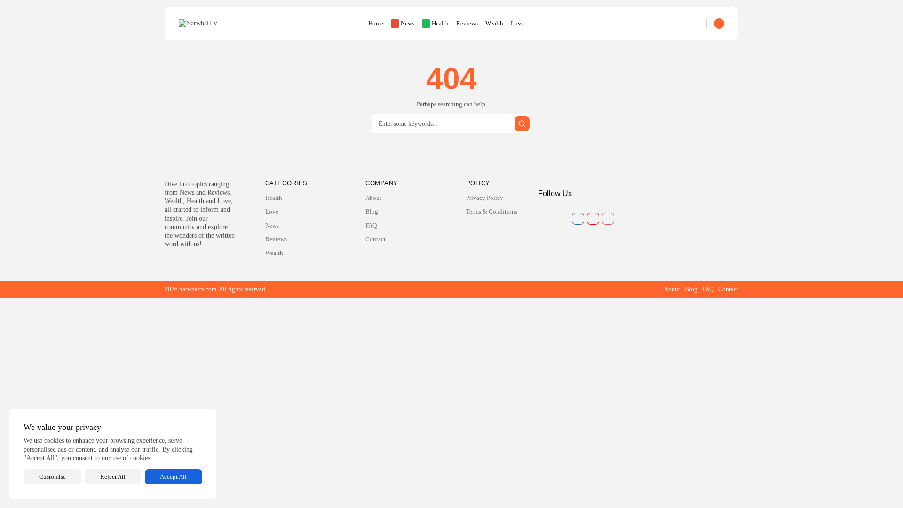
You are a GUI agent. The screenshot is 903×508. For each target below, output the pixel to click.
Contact (375, 239)
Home (375, 23)
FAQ (371, 225)
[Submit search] (522, 123)
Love (517, 23)
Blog (371, 211)
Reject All (113, 476)
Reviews (467, 23)
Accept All (173, 476)
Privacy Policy (484, 197)
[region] (112, 454)
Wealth (494, 23)
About (373, 197)
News (407, 23)
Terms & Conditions (491, 211)
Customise (52, 476)
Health (440, 23)
